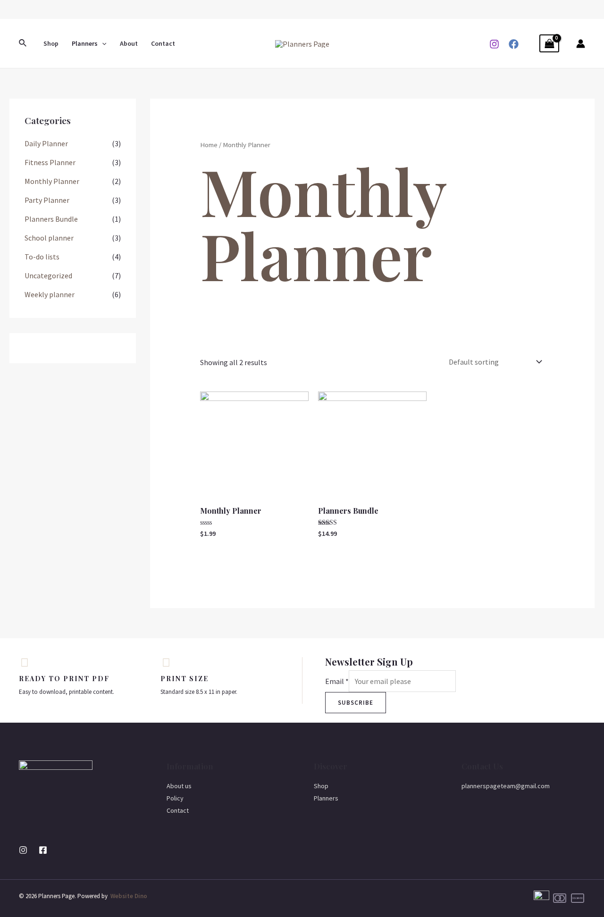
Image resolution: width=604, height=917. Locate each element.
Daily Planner (46, 143)
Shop (51, 43)
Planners (85, 43)
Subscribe (355, 703)
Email (337, 681)
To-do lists (42, 256)
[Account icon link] (580, 43)
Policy (175, 798)
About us (179, 786)
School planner (49, 237)
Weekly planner (50, 294)
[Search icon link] (23, 43)
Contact (163, 43)
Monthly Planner (52, 181)
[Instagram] (494, 44)
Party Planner (47, 200)
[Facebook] (514, 44)
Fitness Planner (50, 162)
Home (209, 145)
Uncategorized (48, 275)
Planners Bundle (51, 219)
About (129, 43)
